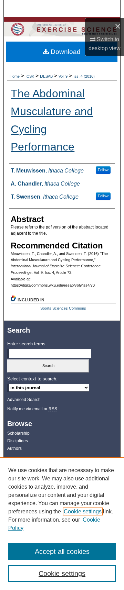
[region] (62, 523)
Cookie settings (83, 511)
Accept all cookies (62, 551)
